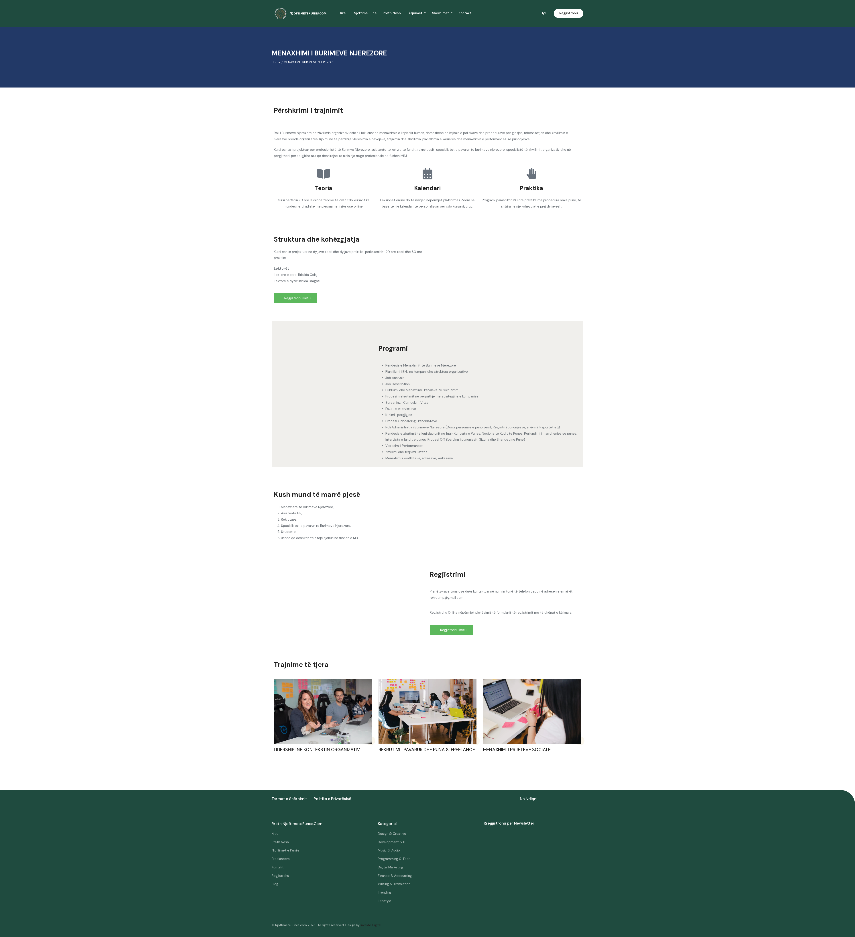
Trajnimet (415, 13)
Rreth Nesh (392, 13)
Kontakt (465, 13)
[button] (295, 298)
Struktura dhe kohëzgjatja (316, 239)
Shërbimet (441, 13)
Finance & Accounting (395, 876)
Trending (384, 892)
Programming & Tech (394, 859)
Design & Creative (392, 833)
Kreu (344, 13)
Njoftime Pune (365, 13)
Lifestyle (384, 901)
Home (276, 62)
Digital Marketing (390, 867)
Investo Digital (370, 925)
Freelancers (281, 859)
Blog (275, 884)
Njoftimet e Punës (285, 850)
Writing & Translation (394, 884)
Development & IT (392, 842)
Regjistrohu (568, 13)
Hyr (543, 13)
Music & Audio (389, 850)
